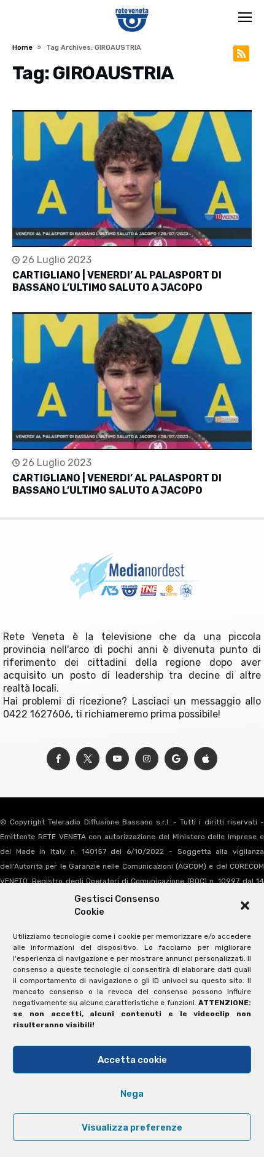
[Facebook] (58, 759)
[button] (245, 905)
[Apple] (205, 759)
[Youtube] (117, 759)
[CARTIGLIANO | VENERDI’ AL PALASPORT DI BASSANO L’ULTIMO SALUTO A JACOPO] (131, 178)
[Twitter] (87, 759)
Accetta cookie (132, 1059)
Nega (132, 1093)
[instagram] (146, 759)
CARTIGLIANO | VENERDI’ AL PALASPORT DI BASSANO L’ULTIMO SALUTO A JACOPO (117, 281)
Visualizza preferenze (132, 1127)
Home (22, 48)
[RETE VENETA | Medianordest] (132, 7)
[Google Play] (176, 759)
